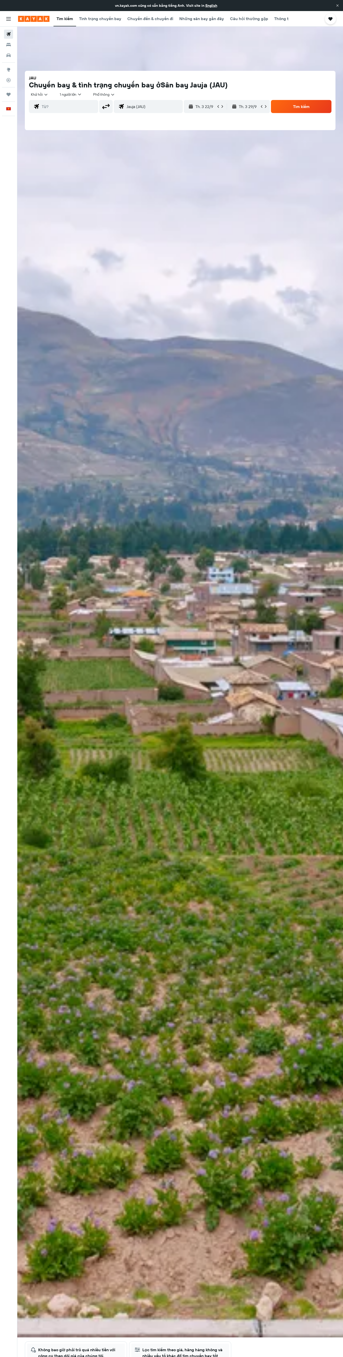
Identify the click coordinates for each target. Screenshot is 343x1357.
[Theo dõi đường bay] (8, 80)
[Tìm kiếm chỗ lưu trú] (8, 45)
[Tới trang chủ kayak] (33, 19)
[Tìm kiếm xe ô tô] (8, 55)
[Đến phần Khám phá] (8, 70)
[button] (337, 5)
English (211, 5)
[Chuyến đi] (8, 94)
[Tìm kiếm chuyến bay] (8, 34)
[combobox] (39, 94)
